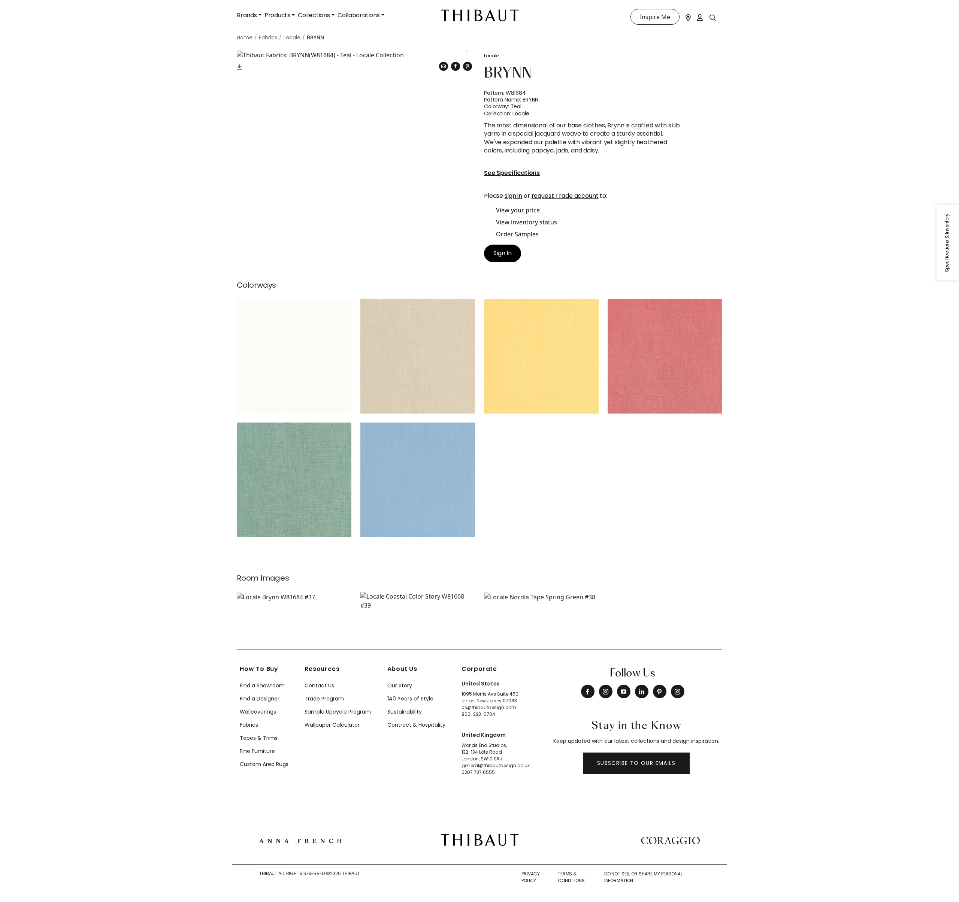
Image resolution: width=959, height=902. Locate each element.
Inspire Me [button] (655, 17)
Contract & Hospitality (416, 725)
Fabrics (249, 725)
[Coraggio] (670, 840)
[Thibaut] (479, 839)
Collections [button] (314, 15)
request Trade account (565, 195)
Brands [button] (247, 15)
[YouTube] (623, 691)
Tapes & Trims (259, 738)
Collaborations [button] (359, 15)
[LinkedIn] (641, 691)
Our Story (399, 685)
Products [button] (277, 15)
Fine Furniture (257, 751)
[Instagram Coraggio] (677, 691)
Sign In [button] (502, 253)
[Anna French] (300, 840)
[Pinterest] (467, 66)
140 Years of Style (410, 698)
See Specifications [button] (512, 173)
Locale (491, 55)
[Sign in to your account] (700, 16)
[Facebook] (588, 691)
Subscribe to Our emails (636, 763)
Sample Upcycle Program (338, 711)
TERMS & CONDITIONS (571, 877)
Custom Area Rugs (264, 764)
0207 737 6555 (478, 772)
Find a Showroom (262, 685)
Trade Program (324, 698)
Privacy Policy (530, 877)
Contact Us (319, 685)
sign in (513, 195)
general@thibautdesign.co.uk (496, 765)
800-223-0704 (478, 714)
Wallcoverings (258, 711)
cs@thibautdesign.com (489, 707)
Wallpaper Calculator (332, 725)
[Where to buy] (688, 16)
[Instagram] (605, 691)
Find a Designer (259, 698)
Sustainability (404, 711)
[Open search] (713, 17)
